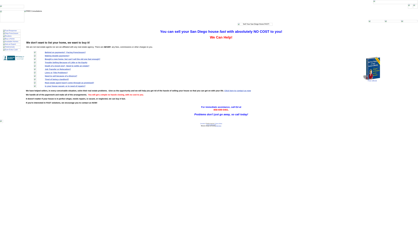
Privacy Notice (218, 123)
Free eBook (372, 81)
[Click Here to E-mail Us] (410, 8)
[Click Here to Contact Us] (415, 8)
